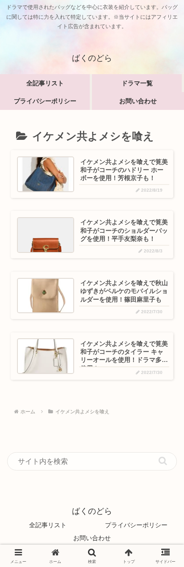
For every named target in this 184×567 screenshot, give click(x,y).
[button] (163, 461)
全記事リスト (48, 525)
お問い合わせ (92, 538)
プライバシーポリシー (136, 525)
